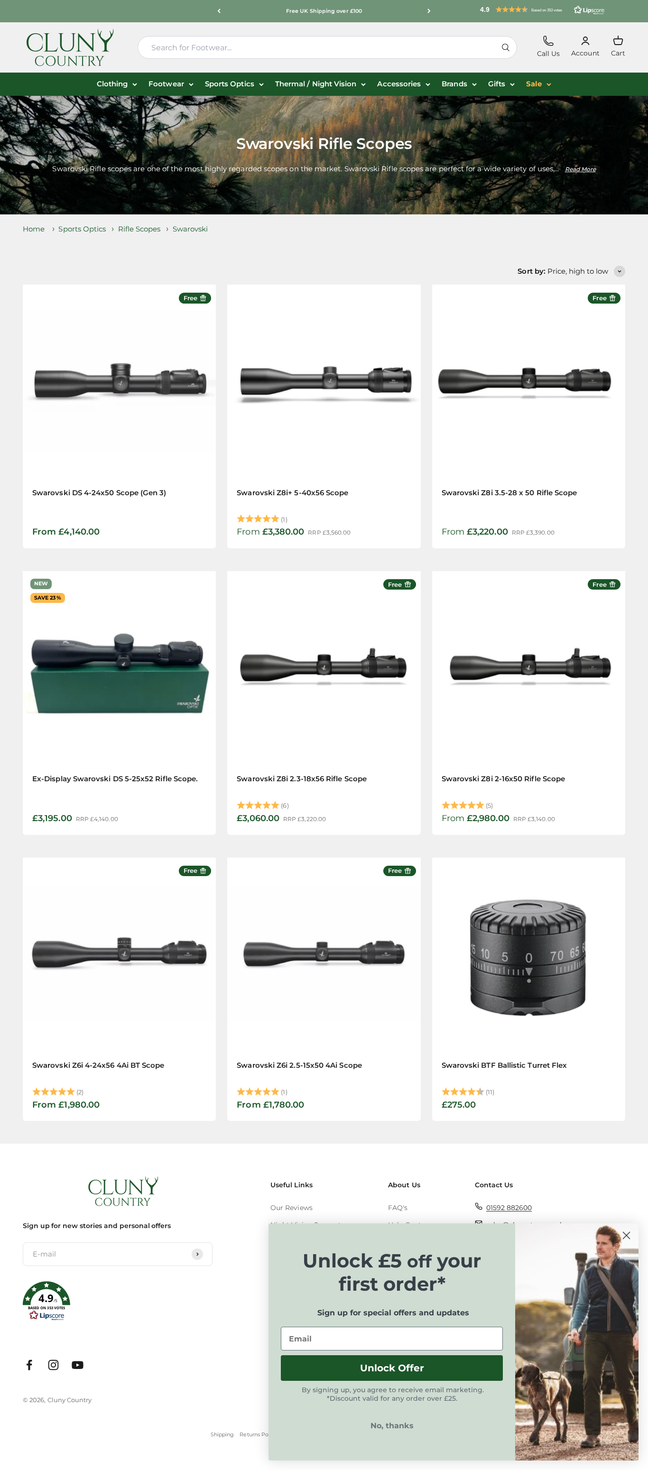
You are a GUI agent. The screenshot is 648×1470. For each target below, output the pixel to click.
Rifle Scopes (139, 228)
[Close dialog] (626, 1235)
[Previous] (219, 11)
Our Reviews (291, 1207)
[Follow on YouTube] (77, 1365)
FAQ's (397, 1207)
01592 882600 (509, 1207)
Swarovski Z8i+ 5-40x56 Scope (292, 492)
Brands (454, 83)
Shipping (222, 1434)
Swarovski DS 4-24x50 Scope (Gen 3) (99, 492)
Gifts (496, 83)
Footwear (166, 83)
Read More (580, 169)
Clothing (112, 83)
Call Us (548, 46)
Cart (618, 46)
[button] (542, 9)
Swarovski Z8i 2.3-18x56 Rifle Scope (302, 778)
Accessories (399, 83)
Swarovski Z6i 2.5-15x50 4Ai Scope (299, 1065)
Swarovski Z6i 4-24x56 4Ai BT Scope (98, 1065)
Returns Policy (258, 1434)
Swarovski (190, 228)
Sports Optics (229, 83)
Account (585, 47)
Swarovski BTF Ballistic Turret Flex (504, 1065)
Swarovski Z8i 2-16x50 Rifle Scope (503, 778)
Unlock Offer (392, 1368)
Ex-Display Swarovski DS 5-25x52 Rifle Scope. (115, 778)
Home (34, 228)
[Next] (429, 11)
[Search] (505, 47)
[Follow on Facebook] (29, 1365)
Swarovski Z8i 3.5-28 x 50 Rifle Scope (509, 492)
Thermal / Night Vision (316, 83)
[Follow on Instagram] (53, 1365)
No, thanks (392, 1425)
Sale (534, 83)
